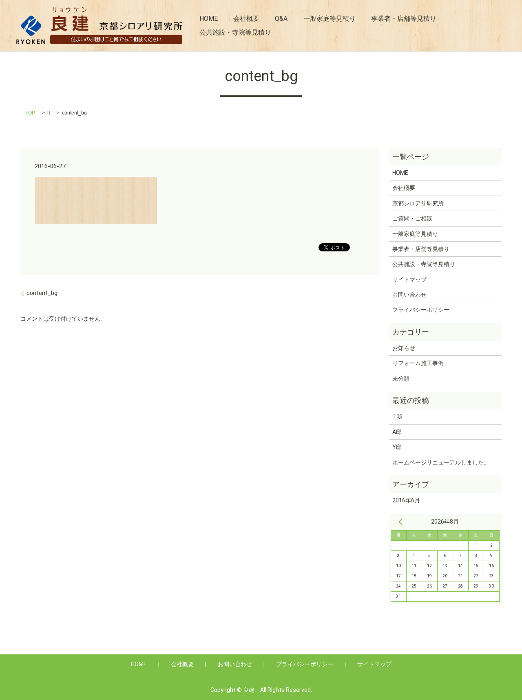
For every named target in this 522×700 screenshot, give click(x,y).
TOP (30, 113)
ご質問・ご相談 (412, 218)
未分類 (400, 378)
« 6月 (400, 521)
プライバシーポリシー (420, 309)
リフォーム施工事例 (418, 363)
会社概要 (246, 18)
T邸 (397, 416)
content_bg (42, 293)
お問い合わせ (409, 294)
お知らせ (403, 348)
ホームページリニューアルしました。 (440, 462)
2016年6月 (406, 500)
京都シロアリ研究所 (418, 203)
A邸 (397, 432)
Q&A (281, 18)
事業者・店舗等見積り (403, 18)
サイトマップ (409, 279)
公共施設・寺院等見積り (235, 32)
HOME (208, 18)
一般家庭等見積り (329, 18)
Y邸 (397, 447)
